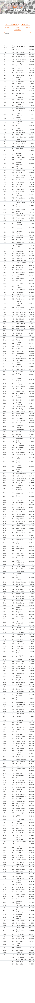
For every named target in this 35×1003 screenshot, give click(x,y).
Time (32, 47)
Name (21, 47)
